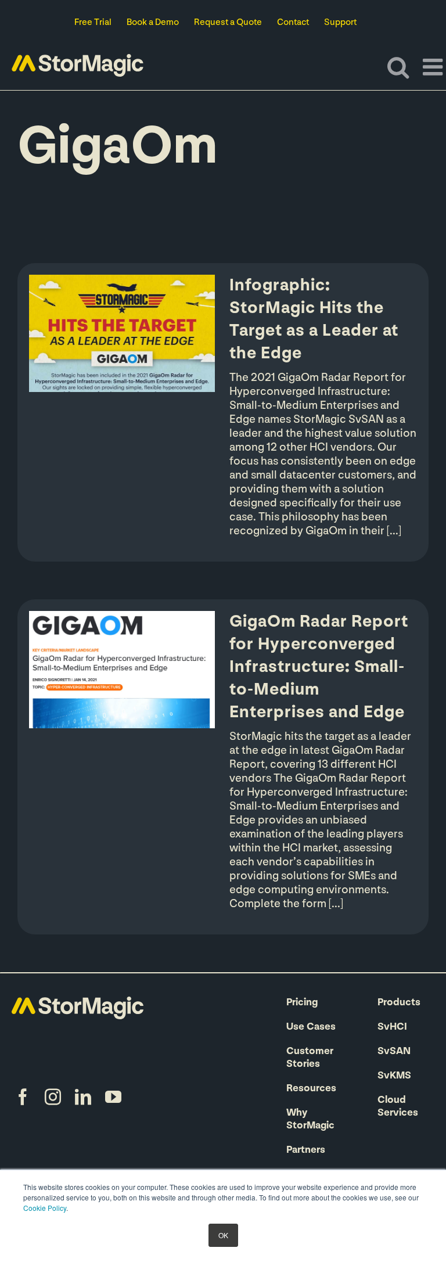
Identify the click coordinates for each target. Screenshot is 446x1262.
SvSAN (394, 1052)
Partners (305, 1150)
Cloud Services (397, 1107)
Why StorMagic (310, 1119)
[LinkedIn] (83, 1097)
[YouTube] (113, 1097)
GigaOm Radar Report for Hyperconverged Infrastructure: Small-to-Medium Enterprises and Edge (318, 667)
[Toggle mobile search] (398, 66)
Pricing (302, 1003)
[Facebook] (23, 1097)
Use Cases (311, 1027)
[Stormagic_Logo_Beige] (77, 1002)
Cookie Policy (44, 1208)
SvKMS (394, 1076)
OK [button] (223, 1235)
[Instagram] (53, 1097)
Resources (311, 1089)
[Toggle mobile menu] (434, 66)
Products (398, 1003)
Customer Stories (309, 1058)
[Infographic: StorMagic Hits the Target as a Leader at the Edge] (122, 333)
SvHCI (392, 1027)
